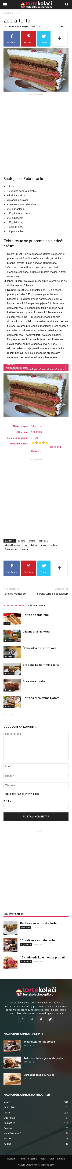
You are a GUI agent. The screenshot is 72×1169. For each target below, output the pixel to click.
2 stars (36, 369)
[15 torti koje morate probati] (10, 945)
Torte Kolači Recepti (17, 26)
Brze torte (9, 640)
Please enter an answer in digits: (21, 793)
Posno (7, 1138)
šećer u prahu (11, 549)
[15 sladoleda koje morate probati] (10, 962)
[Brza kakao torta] (12, 685)
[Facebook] (21, 1019)
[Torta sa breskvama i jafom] (12, 702)
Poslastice (9, 1123)
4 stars (52, 369)
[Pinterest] (40, 1019)
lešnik (34, 545)
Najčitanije (26, 944)
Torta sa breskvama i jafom (41, 698)
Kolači (6, 1102)
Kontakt (61, 1158)
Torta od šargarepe (36, 615)
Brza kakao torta (34, 681)
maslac (44, 545)
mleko (54, 545)
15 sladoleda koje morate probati (42, 957)
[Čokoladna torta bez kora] (12, 652)
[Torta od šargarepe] (12, 619)
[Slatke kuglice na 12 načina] (12, 1079)
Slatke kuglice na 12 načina (39, 1075)
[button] (67, 4)
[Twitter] (50, 1019)
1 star (28, 369)
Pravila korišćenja (28, 1158)
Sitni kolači (9, 1117)
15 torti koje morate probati (38, 940)
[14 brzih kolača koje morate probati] (12, 1062)
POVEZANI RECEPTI (13, 605)
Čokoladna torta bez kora (39, 648)
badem (21, 540)
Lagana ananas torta (36, 631)
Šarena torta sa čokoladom (53, 593)
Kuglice (7, 1143)
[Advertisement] (36, 132)
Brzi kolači (9, 1107)
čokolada (43, 540)
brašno (32, 540)
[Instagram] (31, 1019)
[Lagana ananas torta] (12, 636)
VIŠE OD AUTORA (36, 605)
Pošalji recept (47, 1158)
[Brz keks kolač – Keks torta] (12, 669)
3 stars (44, 369)
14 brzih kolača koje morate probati (44, 1058)
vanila (25, 549)
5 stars (60, 369)
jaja (25, 545)
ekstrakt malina (12, 545)
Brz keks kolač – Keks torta (41, 664)
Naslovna (8, 12)
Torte (18, 12)
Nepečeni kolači (12, 1133)
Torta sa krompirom (14, 593)
